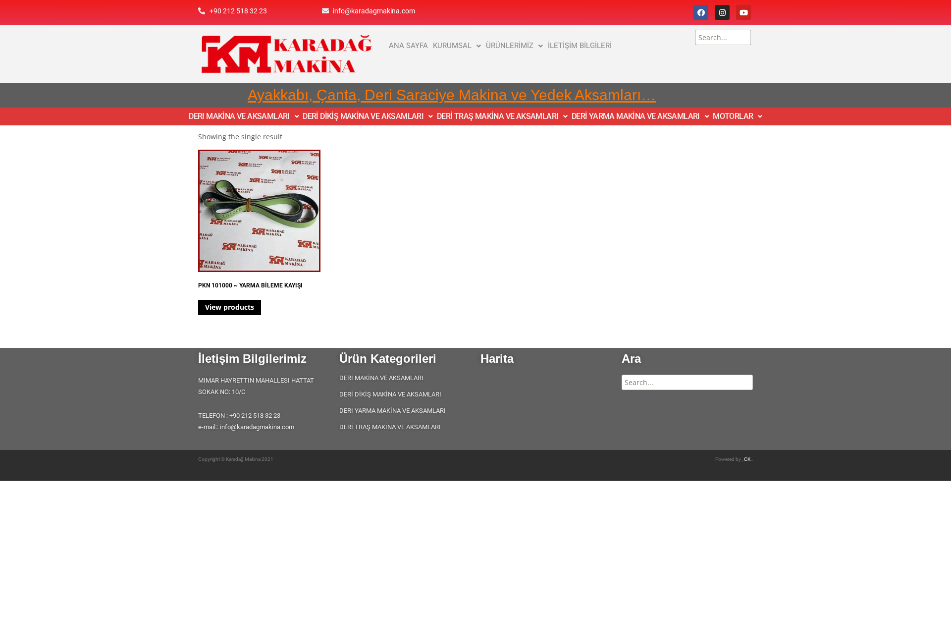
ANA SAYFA (408, 45)
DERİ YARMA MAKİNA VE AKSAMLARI (636, 116)
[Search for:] (723, 37)
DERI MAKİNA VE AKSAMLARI (239, 116)
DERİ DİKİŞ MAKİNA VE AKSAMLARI (363, 116)
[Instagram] (722, 12)
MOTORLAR (733, 116)
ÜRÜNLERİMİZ (509, 45)
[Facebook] (700, 12)
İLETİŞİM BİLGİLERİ (580, 45)
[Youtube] (743, 12)
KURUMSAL (452, 45)
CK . (748, 459)
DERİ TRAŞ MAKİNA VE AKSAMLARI (498, 116)
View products (229, 307)
